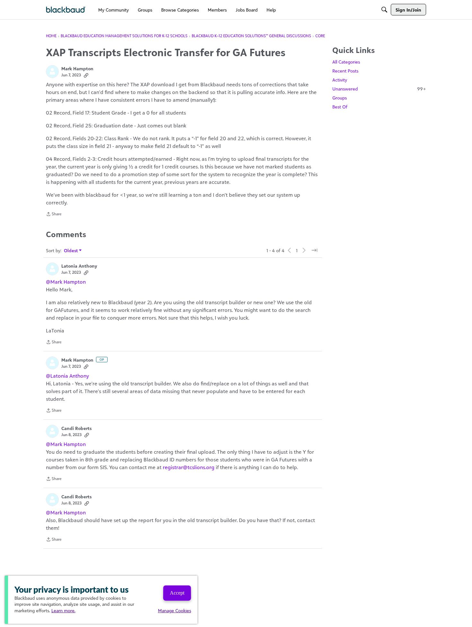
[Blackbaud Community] (66, 9)
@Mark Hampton (66, 282)
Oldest (71, 251)
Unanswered (379, 88)
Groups (339, 97)
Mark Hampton (77, 68)
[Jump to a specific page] (314, 250)
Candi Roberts (76, 428)
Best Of (339, 106)
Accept (177, 593)
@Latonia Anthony (67, 376)
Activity (339, 79)
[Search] (384, 9)
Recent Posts (345, 70)
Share (54, 214)
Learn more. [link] (63, 610)
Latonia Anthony (79, 266)
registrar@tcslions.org (188, 467)
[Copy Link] (86, 75)
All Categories (346, 61)
